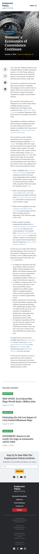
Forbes (15, 193)
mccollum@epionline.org (19, 527)
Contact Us (20, 506)
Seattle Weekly (26, 193)
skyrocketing (21, 347)
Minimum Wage (10, 31)
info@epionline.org (19, 544)
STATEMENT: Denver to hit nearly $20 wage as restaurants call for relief (17, 439)
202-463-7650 (20, 529)
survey (12, 260)
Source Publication (25, 54)
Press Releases (19, 503)
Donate (19, 6)
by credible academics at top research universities (24, 226)
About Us (19, 499)
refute (28, 155)
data (32, 153)
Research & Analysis (19, 496)
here (29, 186)
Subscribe (19, 471)
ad (16, 72)
